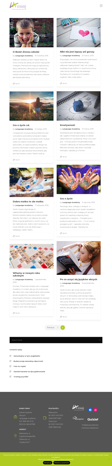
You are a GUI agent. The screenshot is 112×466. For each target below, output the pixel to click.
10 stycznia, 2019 (88, 202)
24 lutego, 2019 (41, 129)
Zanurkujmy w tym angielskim (27, 356)
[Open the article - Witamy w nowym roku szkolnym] (21, 256)
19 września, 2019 (41, 56)
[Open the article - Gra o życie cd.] (21, 106)
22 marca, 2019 (88, 56)
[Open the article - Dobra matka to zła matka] (21, 182)
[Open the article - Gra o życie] (68, 179)
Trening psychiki (21, 377)
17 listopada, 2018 (41, 205)
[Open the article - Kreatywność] (68, 106)
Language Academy (24, 56)
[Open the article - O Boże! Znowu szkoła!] (21, 32)
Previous (50, 327)
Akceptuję (47, 463)
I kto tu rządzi (20, 366)
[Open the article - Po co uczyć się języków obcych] (68, 258)
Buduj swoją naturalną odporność (28, 361)
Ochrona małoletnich (90, 428)
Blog (18, 83)
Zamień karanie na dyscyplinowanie (29, 372)
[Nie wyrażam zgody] (109, 459)
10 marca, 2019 (88, 129)
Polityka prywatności (90, 425)
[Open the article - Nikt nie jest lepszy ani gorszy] (68, 32)
